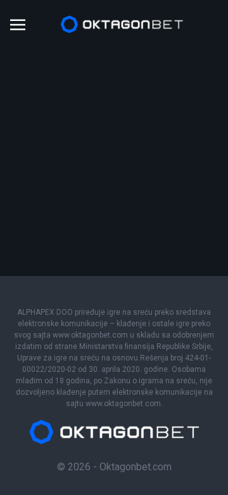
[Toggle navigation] (17, 24)
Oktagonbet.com (135, 467)
